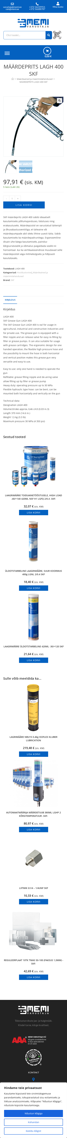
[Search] (49, 35)
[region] (33, 1110)
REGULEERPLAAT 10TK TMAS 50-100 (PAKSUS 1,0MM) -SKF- (33, 962)
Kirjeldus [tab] (10, 299)
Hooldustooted (24, 272)
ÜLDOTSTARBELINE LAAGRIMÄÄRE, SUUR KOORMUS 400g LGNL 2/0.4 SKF (33, 572)
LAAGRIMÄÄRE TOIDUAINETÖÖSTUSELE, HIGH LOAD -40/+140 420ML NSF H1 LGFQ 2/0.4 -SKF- (33, 497)
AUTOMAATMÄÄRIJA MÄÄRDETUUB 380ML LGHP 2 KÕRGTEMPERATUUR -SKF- (33, 814)
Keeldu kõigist (33, 1130)
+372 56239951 (37, 7)
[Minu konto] (58, 3)
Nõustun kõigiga (33, 1113)
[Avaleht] (13, 79)
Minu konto (58, 7)
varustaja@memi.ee (12, 7)
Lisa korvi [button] (33, 512)
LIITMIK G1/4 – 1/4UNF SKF (33, 888)
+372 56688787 (37, 9)
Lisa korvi (24, 205)
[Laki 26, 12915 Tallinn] (33, 1079)
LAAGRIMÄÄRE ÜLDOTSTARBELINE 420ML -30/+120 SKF (34, 646)
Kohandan (33, 1122)
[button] (59, 100)
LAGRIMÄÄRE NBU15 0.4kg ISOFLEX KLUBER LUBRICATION (33, 738)
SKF (12, 280)
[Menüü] (7, 53)
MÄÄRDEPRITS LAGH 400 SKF (33, 81)
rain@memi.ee (12, 9)
